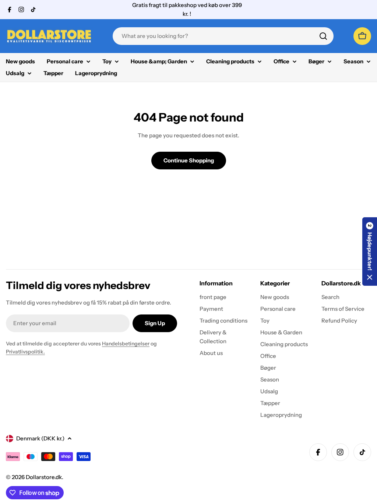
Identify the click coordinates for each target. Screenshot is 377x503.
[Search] (323, 36)
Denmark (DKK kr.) (40, 438)
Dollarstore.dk (44, 477)
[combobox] (223, 36)
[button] (369, 251)
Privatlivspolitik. (25, 351)
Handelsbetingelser (125, 343)
